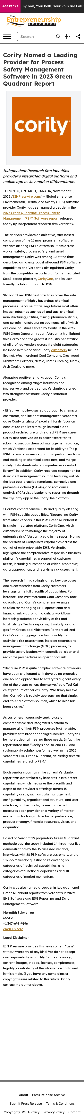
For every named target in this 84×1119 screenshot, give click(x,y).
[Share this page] (78, 36)
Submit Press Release (26, 1103)
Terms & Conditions (60, 1103)
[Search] (58, 36)
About (23, 1095)
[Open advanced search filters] (67, 36)
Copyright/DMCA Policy (21, 1112)
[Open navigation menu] (7, 36)
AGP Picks (10, 6)
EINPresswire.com (26, 196)
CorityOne (45, 279)
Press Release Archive (48, 1095)
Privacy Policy (53, 1112)
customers (59, 350)
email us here (13, 929)
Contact (74, 1112)
